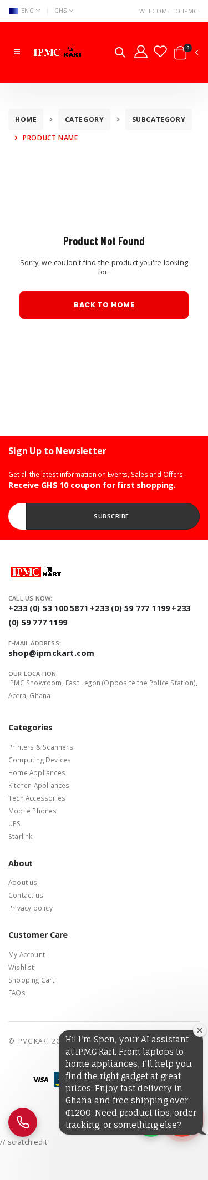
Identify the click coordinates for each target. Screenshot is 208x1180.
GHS (60, 10)
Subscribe (111, 516)
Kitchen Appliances (39, 785)
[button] (120, 53)
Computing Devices (39, 759)
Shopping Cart (31, 979)
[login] (141, 51)
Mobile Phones (32, 810)
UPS (14, 823)
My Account (26, 954)
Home (26, 119)
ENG (27, 10)
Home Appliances (36, 772)
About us (23, 882)
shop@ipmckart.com (51, 653)
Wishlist (21, 967)
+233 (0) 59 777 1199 (130, 608)
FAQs (17, 992)
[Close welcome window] (199, 1030)
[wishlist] (160, 51)
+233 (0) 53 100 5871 (48, 608)
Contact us (25, 895)
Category (84, 119)
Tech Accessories (36, 798)
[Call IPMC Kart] (22, 1122)
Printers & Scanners (40, 746)
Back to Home (104, 304)
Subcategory (159, 119)
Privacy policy (30, 907)
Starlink (20, 836)
